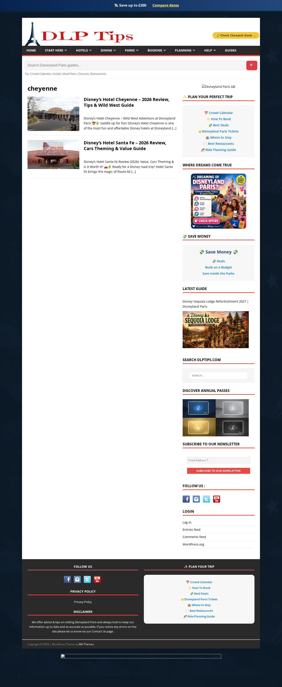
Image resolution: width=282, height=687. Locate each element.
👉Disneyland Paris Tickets (218, 131)
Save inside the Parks (218, 273)
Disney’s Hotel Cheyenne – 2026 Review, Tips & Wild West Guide (126, 102)
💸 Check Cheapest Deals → (236, 35)
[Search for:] (218, 375)
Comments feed (194, 537)
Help (208, 50)
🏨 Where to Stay (219, 137)
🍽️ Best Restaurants (218, 143)
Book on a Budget (218, 267)
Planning (183, 50)
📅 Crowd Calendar (218, 113)
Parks (130, 50)
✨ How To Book (218, 119)
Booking (155, 50)
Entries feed (191, 529)
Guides (230, 50)
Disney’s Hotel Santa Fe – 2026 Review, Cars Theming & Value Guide (125, 145)
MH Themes (86, 644)
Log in (187, 522)
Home (31, 50)
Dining (106, 50)
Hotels (82, 50)
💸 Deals (218, 261)
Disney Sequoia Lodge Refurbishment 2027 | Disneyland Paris (216, 303)
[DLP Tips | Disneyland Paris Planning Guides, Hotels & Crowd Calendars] (78, 33)
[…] (174, 128)
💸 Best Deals (218, 125)
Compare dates (165, 5)
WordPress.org (193, 544)
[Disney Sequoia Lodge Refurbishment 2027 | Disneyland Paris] (216, 329)
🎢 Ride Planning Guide (218, 150)
